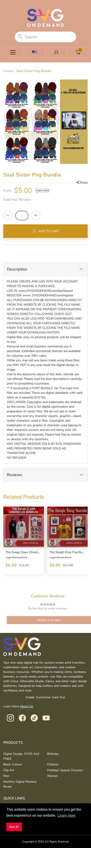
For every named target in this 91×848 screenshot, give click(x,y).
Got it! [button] (14, 827)
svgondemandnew (16, 557)
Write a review (49, 620)
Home (7, 71)
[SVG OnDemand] (45, 17)
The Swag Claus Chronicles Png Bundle (23, 552)
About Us (26, 706)
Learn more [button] (67, 815)
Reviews (14, 474)
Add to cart (48, 231)
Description (17, 269)
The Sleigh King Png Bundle (67, 552)
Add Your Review (17, 199)
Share (84, 182)
